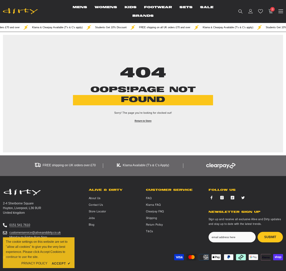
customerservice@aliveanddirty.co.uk (35, 232)
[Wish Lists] (260, 11)
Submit (270, 237)
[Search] (240, 11)
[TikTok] (232, 198)
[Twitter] (243, 198)
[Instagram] (222, 198)
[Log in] (250, 11)
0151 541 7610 (19, 225)
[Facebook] (211, 198)
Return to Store (143, 121)
